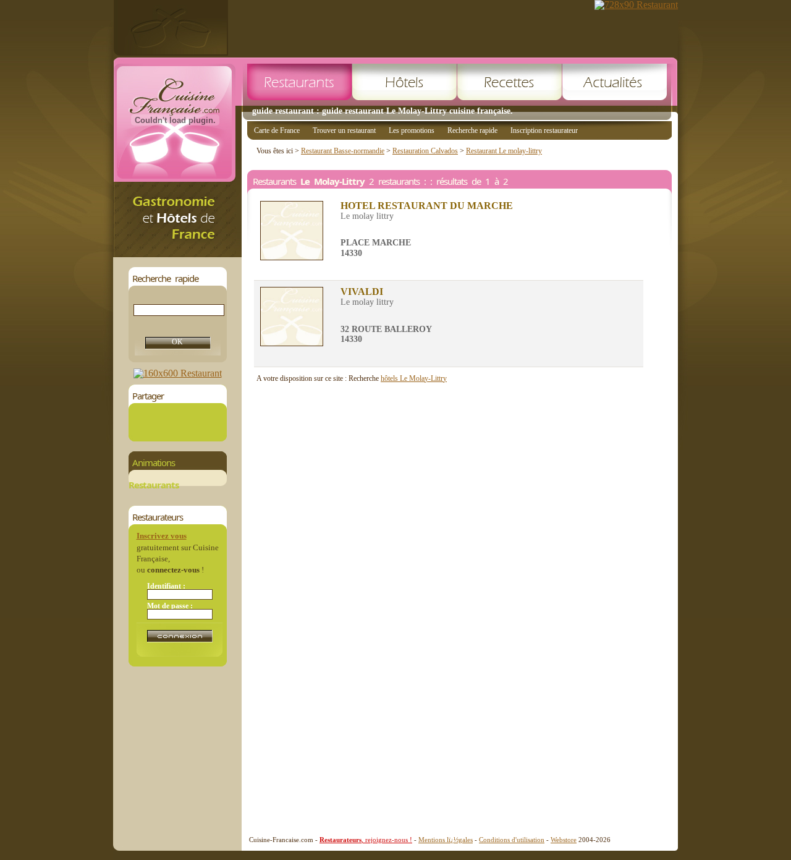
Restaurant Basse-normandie (342, 151)
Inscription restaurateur (544, 130)
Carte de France (277, 130)
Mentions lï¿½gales (445, 839)
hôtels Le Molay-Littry (414, 378)
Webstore (564, 839)
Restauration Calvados (425, 151)
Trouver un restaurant (344, 130)
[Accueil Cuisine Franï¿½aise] (177, 254)
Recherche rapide (472, 130)
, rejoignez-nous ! (365, 839)
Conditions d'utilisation (511, 839)
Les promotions (411, 130)
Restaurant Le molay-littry (504, 151)
